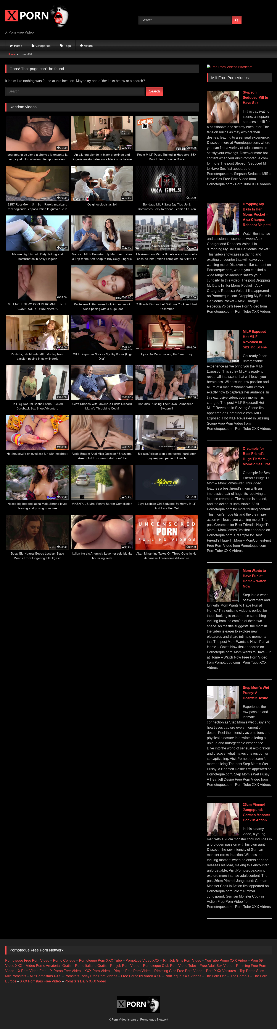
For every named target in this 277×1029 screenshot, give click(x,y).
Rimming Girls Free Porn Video (178, 971)
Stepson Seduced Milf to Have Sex (255, 98)
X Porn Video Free (32, 971)
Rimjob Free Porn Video (132, 971)
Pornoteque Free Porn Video (27, 960)
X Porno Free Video (65, 971)
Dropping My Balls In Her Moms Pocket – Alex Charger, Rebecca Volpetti (257, 214)
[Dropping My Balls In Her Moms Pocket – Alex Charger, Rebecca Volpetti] (223, 234)
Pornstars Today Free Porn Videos (90, 976)
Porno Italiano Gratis (90, 966)
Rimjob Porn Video (124, 966)
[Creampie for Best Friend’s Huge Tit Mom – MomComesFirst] (223, 478)
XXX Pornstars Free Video (40, 981)
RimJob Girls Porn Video (182, 960)
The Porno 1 (239, 976)
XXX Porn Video (97, 971)
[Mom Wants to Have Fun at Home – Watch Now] (223, 600)
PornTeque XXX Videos (183, 976)
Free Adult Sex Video (216, 966)
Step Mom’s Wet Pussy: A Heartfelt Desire (256, 693)
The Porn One (216, 976)
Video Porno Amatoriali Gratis (48, 966)
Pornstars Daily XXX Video (85, 981)
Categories (42, 45)
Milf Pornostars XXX (45, 976)
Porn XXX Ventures (221, 971)
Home (18, 45)
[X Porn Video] (37, 16)
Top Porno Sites (252, 971)
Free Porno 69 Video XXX (141, 976)
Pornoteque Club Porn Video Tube (169, 966)
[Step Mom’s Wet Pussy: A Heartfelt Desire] (223, 717)
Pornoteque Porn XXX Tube (100, 960)
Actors (88, 45)
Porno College (64, 960)
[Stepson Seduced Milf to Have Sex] (223, 122)
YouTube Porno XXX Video (226, 960)
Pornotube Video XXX (142, 960)
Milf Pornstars (15, 976)
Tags (67, 45)
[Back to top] (263, 1016)
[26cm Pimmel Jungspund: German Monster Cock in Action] (223, 834)
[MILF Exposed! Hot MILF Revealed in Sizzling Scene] (223, 361)
